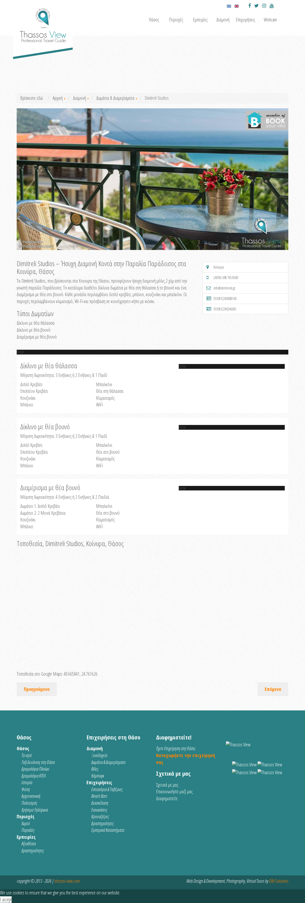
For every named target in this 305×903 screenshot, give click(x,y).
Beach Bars (99, 796)
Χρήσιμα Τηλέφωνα (34, 810)
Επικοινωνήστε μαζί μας (174, 791)
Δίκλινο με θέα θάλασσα (36, 323)
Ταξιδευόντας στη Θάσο (38, 762)
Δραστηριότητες (32, 850)
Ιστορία (26, 782)
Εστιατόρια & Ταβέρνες (107, 789)
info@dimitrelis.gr (224, 288)
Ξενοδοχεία (99, 755)
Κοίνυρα (219, 267)
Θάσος (154, 19)
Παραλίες (28, 830)
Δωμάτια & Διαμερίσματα (108, 762)
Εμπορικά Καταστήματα (107, 830)
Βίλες (94, 769)
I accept (6, 899)
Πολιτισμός (29, 803)
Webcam (270, 19)
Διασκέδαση (99, 803)
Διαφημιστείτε (167, 798)
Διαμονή (222, 19)
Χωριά (25, 823)
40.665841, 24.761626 (80, 674)
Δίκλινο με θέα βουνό (34, 330)
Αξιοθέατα (28, 843)
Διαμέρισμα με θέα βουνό (37, 337)
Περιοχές (176, 19)
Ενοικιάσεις (99, 810)
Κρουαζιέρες (100, 816)
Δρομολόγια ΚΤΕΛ (33, 776)
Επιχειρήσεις (245, 19)
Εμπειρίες (200, 19)
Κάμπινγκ (97, 776)
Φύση (25, 789)
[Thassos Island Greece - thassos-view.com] (43, 23)
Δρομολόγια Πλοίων (35, 769)
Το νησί (26, 755)
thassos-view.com (67, 881)
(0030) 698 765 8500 (226, 277)
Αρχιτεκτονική (30, 796)
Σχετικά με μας (167, 785)
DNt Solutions (278, 881)
